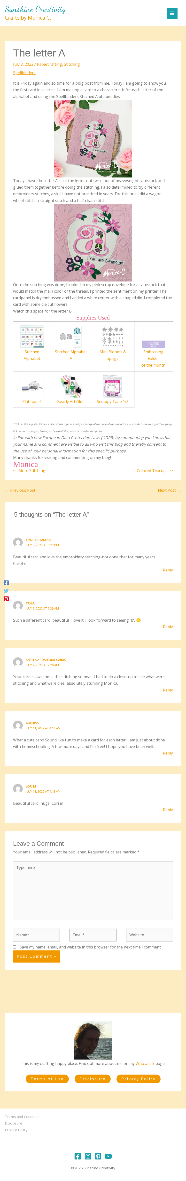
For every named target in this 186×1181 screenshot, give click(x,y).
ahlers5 (32, 723)
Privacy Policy (138, 1079)
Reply (168, 570)
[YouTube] (108, 1156)
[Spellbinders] (32, 336)
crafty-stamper (38, 540)
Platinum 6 (32, 401)
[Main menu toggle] (172, 13)
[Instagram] (88, 1156)
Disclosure (92, 1079)
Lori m (31, 786)
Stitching (72, 64)
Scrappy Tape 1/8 (113, 401)
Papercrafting (49, 64)
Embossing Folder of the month (153, 358)
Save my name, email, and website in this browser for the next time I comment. (91, 947)
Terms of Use (47, 1079)
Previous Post (20, 490)
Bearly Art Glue (71, 401)
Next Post (169, 490)
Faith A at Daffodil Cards (46, 660)
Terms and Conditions (23, 1116)
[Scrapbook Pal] (113, 385)
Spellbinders (24, 72)
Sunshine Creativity (35, 9)
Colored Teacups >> (155, 470)
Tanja (30, 603)
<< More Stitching (29, 470)
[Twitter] (6, 590)
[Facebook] (6, 582)
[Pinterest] (6, 598)
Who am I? (145, 1063)
